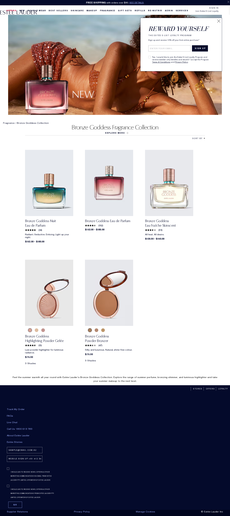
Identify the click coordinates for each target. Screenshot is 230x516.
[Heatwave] (36, 330)
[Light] (103, 330)
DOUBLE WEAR (37, 10)
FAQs (10, 415)
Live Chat (12, 422)
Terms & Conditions (161, 62)
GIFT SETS (125, 10)
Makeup (92, 10)
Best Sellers (58, 10)
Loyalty (223, 389)
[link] (49, 183)
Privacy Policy (181, 62)
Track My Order (16, 409)
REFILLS (140, 10)
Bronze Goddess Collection (33, 123)
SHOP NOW (162, 2)
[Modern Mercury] (43, 330)
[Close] (218, 21)
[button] (115, 133)
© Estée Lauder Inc (212, 511)
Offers (210, 389)
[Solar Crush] (30, 330)
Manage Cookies (145, 511)
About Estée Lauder (18, 435)
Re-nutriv (155, 10)
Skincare (77, 10)
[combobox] (197, 138)
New (22, 10)
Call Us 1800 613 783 (19, 428)
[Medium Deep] (90, 330)
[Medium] (96, 330)
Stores (197, 389)
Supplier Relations (17, 511)
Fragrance (107, 10)
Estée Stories (15, 442)
